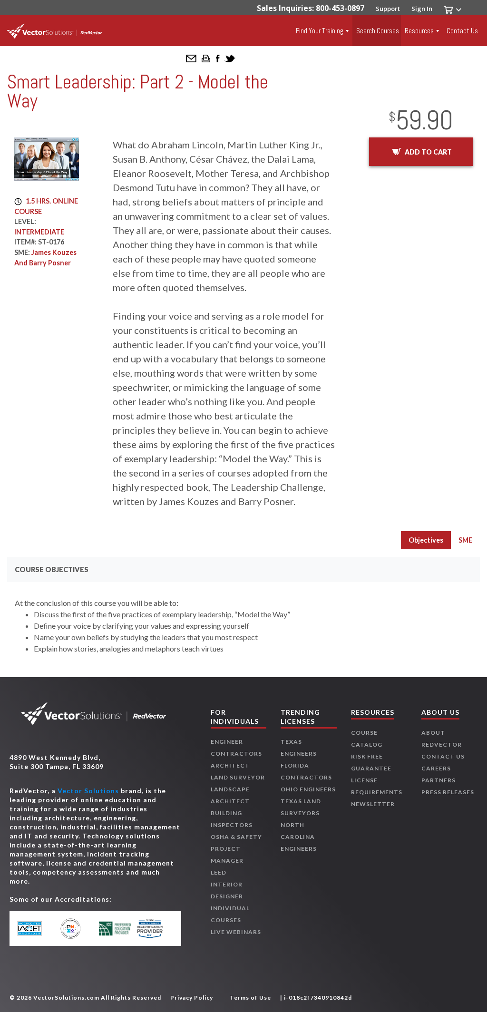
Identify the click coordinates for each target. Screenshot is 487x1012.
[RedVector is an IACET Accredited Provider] (36, 929)
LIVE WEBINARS (236, 931)
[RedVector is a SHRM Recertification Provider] (154, 928)
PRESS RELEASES (447, 792)
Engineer (227, 741)
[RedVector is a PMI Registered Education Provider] (76, 928)
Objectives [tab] (426, 540)
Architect (230, 765)
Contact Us (462, 30)
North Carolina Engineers (299, 836)
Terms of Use (250, 997)
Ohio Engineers (308, 789)
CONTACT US (443, 756)
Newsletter (373, 804)
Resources (419, 30)
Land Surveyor (238, 777)
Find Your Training (319, 30)
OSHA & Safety (236, 836)
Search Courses (377, 30)
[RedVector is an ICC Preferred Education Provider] (115, 928)
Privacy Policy (191, 997)
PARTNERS (438, 780)
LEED (218, 872)
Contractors (236, 753)
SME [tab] (465, 540)
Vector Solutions (88, 791)
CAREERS (436, 768)
